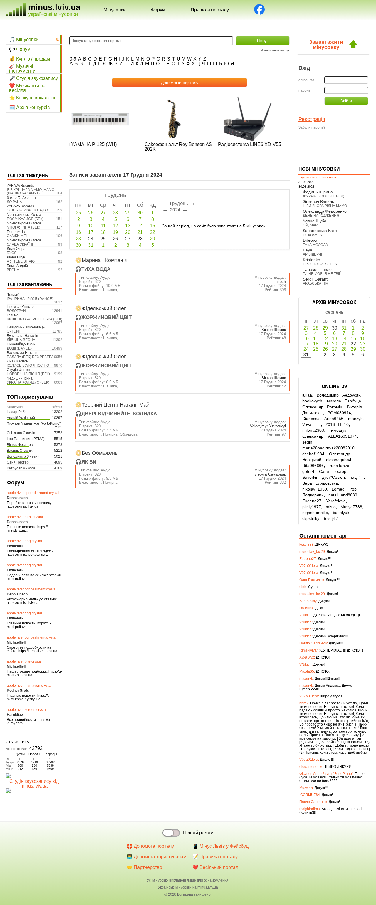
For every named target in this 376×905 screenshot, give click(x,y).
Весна (13, 270)
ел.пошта (306, 80)
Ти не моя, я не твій (322, 274)
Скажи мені (18, 236)
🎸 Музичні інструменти (22, 68)
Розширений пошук (275, 50)
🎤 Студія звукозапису (33, 78)
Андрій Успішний (21, 418)
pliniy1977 (311, 506)
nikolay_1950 (314, 489)
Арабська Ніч (315, 283)
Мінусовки (114, 9)
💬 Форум (20, 49)
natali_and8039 (342, 495)
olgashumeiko (315, 512)
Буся (12, 253)
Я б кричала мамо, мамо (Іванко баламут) (30, 191)
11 (103, 225)
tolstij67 (331, 518)
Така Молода (315, 245)
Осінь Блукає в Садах (28, 210)
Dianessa (311, 418)
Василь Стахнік (19, 451)
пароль (304, 90)
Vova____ (311, 424)
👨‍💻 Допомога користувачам (157, 856)
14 (140, 225)
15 (152, 225)
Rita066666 (313, 465)
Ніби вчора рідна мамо (325, 206)
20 (127, 232)
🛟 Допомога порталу (150, 846)
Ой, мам (310, 225)
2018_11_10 (337, 424)
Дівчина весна (21, 340)
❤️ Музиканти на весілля (27, 88)
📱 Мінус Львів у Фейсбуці (221, 846)
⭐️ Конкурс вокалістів (33, 97)
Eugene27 (311, 500)
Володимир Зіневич (23, 456)
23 (78, 238)
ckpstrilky (310, 518)
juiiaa (307, 395)
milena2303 (313, 430)
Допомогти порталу (179, 82)
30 (140, 212)
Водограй (16, 311)
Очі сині (14, 331)
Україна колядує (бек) (28, 382)
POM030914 (339, 412)
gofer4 (308, 471)
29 (127, 212)
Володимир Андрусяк (338, 395)
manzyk (355, 418)
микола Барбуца (344, 401)
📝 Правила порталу (215, 856)
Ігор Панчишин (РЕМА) (26, 439)
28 (115, 212)
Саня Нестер (18, 462)
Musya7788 (351, 506)
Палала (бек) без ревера (30, 357)
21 (140, 232)
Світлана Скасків (21, 433)
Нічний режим (198, 832)
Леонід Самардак (270, 474)
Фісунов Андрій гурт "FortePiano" (34, 424)
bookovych (312, 401)
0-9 (73, 58)
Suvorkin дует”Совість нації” (333, 477)
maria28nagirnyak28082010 (328, 448)
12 (115, 225)
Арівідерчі (312, 254)
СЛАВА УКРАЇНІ (20, 244)
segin (307, 442)
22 (152, 232)
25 (78, 212)
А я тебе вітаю (21, 261)
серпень (334, 312)
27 (103, 212)
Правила (210, 9)
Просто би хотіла (320, 264)
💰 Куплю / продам (29, 58)
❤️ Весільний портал (215, 867)
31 (90, 245)
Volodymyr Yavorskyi (268, 426)
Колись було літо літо (28, 365)
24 (306, 349)
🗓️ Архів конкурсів (29, 107)
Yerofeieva (336, 500)
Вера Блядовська (320, 483)
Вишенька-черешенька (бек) (34, 319)
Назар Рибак (17, 412)
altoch (281, 281)
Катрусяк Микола (21, 468)
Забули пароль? (311, 127)
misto (331, 506)
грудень (115, 195)
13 (127, 225)
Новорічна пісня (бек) (28, 374)
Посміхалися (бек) (25, 219)
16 (78, 232)
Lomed (338, 489)
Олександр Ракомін (322, 406)
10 (90, 225)
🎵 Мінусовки (23, 39)
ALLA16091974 (342, 436)
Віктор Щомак (273, 330)
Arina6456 (333, 418)
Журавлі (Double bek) (323, 196)
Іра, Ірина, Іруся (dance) (30, 299)
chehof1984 (313, 453)
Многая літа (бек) (23, 227)
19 (115, 232)
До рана (14, 202)
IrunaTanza (338, 465)
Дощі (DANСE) (19, 348)
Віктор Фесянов (20, 445)
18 (103, 232)
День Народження (321, 216)
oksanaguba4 (338, 459)
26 (90, 212)
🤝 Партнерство (144, 867)
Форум (158, 9)
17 (90, 232)
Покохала (312, 235)
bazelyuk (341, 512)
